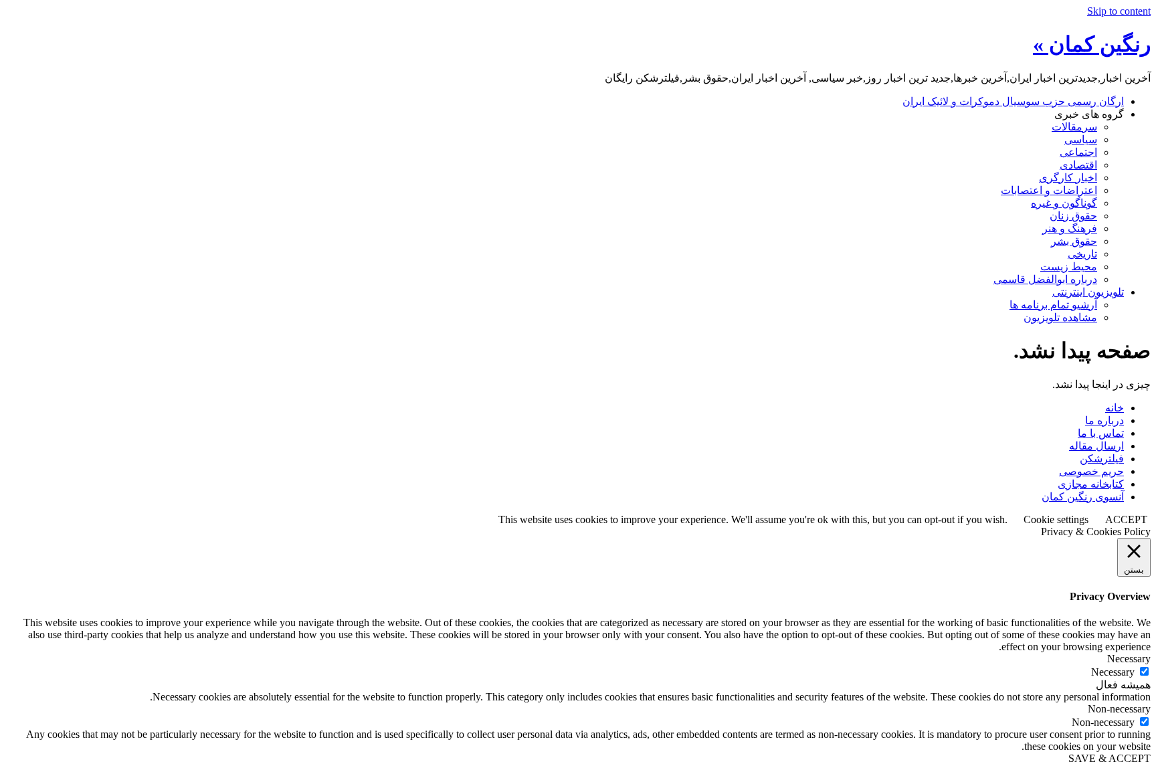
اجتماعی (1078, 152)
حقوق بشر (1074, 241)
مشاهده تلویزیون (1060, 317)
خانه (1114, 407)
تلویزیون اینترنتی (1088, 292)
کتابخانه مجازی (1091, 484)
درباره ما (1104, 420)
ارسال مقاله (1096, 446)
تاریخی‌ (1082, 254)
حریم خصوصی (1091, 471)
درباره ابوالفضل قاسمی (1045, 279)
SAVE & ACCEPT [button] (1109, 758)
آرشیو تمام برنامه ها (1053, 304)
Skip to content (1119, 11)
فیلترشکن (1102, 458)
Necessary (1113, 672)
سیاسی (1080, 139)
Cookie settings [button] (1056, 519)
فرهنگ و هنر (1069, 228)
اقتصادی (1078, 165)
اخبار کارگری (1068, 177)
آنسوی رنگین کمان (1083, 496)
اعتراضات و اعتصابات (1049, 190)
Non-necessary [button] (1119, 708)
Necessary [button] (1129, 658)
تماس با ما (1101, 433)
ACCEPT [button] (1126, 519)
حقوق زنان (1073, 215)
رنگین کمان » (1092, 44)
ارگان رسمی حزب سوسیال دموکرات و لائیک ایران (1013, 101)
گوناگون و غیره (1064, 203)
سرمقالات (1074, 126)
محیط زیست (1068, 266)
